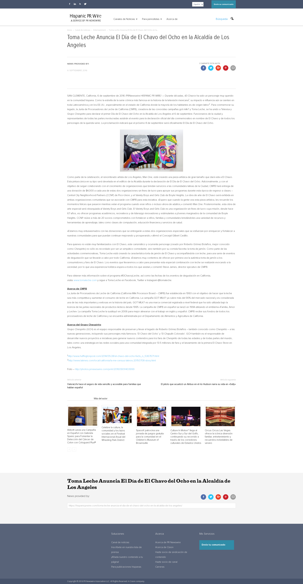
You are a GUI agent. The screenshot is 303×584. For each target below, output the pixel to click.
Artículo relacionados (79, 398)
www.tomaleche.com (85, 280)
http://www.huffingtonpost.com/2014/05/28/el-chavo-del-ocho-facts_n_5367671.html (113, 356)
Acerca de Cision (164, 547)
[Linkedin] (74, 4)
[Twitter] (85, 4)
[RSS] (80, 4)
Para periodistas (150, 19)
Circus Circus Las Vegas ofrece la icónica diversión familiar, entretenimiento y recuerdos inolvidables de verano (218, 436)
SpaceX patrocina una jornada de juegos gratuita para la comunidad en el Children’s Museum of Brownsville (150, 436)
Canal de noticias (120, 542)
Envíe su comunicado (223, 4)
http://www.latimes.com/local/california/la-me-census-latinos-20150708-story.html (112, 360)
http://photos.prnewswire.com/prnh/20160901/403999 (104, 369)
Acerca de (172, 19)
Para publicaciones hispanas (126, 567)
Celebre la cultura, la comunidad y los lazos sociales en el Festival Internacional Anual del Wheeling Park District (113, 433)
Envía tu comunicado (213, 545)
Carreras (159, 567)
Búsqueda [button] (222, 19)
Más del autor (100, 398)
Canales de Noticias (124, 19)
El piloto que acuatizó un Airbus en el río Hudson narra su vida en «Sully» (198, 384)
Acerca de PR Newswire (168, 542)
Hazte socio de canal (166, 562)
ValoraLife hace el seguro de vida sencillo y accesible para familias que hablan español (104, 386)
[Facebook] (69, 4)
